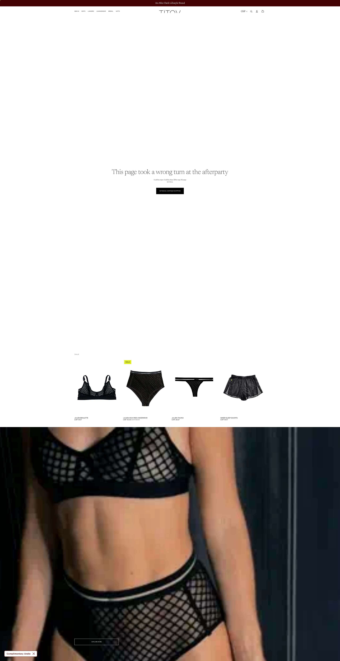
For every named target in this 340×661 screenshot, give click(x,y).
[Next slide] (116, 387)
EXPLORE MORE (97, 642)
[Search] (251, 11)
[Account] (257, 11)
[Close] (34, 654)
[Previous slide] (78, 387)
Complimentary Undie (19, 654)
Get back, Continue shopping (170, 191)
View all (76, 354)
